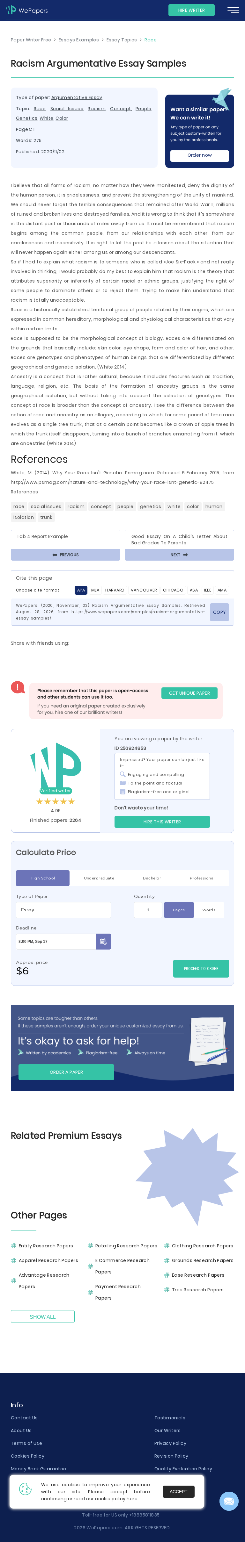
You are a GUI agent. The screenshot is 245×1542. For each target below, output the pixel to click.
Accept (179, 1491)
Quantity (144, 896)
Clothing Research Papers (203, 1246)
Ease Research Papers (198, 1275)
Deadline (26, 927)
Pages (179, 910)
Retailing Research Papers (126, 1246)
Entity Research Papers (46, 1246)
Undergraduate (99, 878)
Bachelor (152, 878)
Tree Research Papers (198, 1290)
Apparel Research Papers (48, 1260)
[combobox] (63, 910)
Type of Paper (32, 896)
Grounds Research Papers (203, 1260)
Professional (202, 878)
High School (43, 878)
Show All (43, 1317)
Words (208, 910)
